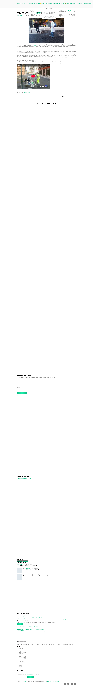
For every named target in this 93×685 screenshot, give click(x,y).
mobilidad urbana (54, 618)
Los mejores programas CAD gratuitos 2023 (28, 266)
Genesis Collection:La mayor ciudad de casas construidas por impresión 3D (32, 631)
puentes (28, 619)
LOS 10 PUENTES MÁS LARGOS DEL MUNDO (28, 162)
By (19, 106)
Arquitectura (25, 616)
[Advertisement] (46, 596)
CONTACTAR (20, 624)
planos (17, 619)
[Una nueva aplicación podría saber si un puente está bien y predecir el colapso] (46, 188)
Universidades (65, 619)
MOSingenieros (23, 681)
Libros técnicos (22, 661)
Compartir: (62, 96)
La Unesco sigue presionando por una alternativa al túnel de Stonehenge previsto (39, 319)
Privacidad (21, 653)
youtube (21, 91)
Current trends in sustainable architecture (31, 569)
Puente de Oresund (20, 630)
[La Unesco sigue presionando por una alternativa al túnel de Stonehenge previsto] (46, 293)
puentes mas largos (39, 619)
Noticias (61, 618)
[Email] (75, 684)
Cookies (20, 664)
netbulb (57, 681)
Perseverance (74, 618)
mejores (50, 618)
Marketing (21, 666)
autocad (31, 616)
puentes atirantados (33, 619)
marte (48, 618)
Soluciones (54, 619)
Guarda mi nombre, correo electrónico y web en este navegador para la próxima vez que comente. (37, 390)
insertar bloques (44, 618)
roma (50, 619)
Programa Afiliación (23, 658)
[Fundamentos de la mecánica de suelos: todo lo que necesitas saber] (19, 577)
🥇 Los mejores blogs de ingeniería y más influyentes (27, 565)
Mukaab (58, 618)
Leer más (18, 112)
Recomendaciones (22, 656)
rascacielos (47, 619)
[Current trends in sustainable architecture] (19, 570)
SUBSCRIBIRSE (30, 677)
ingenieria (25, 618)
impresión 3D (22, 618)
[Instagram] (72, 684)
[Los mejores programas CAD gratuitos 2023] (46, 241)
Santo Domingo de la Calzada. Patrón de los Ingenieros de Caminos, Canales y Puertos (40, 371)
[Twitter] (67, 96)
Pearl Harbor (70, 618)
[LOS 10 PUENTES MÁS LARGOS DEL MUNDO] (46, 136)
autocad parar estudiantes (45, 615)
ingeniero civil (29, 618)
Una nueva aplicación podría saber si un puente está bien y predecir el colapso (38, 214)
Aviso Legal (21, 648)
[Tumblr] (70, 96)
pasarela (67, 618)
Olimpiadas (63, 618)
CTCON (34, 45)
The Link (59, 619)
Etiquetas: (19, 96)
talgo (57, 619)
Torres (61, 619)
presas (19, 619)
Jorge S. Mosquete (51, 681)
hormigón (18, 618)
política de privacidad (28, 674)
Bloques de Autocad (23, 651)
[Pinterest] (71, 96)
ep (19, 89)
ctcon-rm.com (27, 92)
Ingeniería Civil (24, 96)
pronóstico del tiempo (24, 619)
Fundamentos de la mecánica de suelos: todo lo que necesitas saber (36, 575)
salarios (52, 619)
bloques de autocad (53, 615)
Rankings (43, 619)
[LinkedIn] (68, 96)
